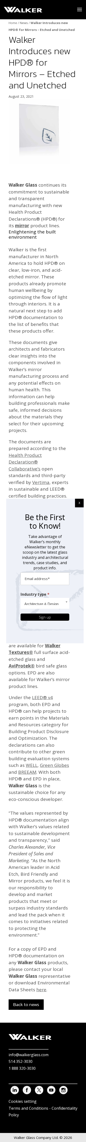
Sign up (45, 617)
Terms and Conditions (28, 1108)
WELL (32, 765)
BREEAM (27, 772)
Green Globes (54, 765)
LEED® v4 (42, 697)
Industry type (35, 594)
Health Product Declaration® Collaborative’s (25, 462)
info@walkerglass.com (28, 1054)
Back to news (26, 1004)
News (24, 23)
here (41, 990)
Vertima (40, 482)
